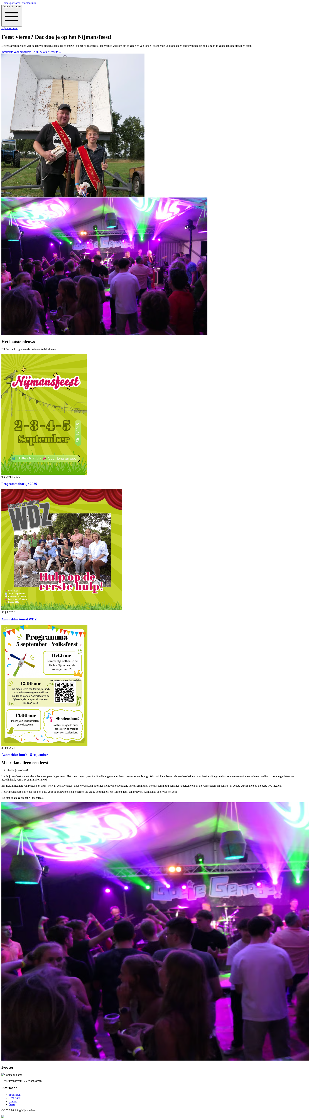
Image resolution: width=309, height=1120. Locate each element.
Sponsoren (14, 2)
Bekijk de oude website (47, 51)
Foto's (23, 2)
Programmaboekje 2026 (19, 484)
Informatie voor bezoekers (16, 51)
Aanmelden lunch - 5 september (24, 755)
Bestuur (31, 2)
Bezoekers (14, 1097)
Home (4, 2)
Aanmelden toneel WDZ (19, 619)
